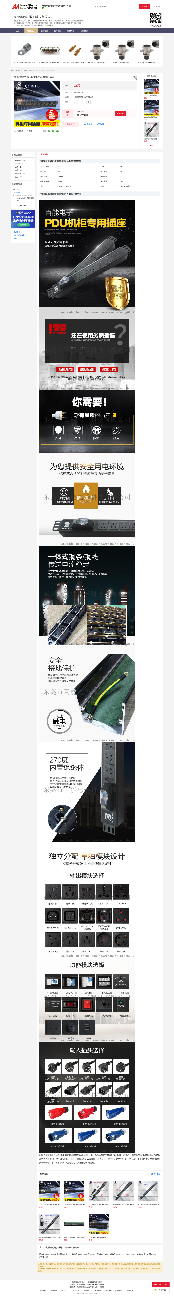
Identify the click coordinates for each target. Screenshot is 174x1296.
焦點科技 (90, 1293)
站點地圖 (76, 1291)
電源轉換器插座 (102, 1254)
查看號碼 (120, 113)
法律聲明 (109, 1291)
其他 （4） (19, 177)
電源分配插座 (44, 1254)
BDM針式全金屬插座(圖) (96, 62)
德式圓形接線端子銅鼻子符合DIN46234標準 (29, 62)
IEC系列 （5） (20, 164)
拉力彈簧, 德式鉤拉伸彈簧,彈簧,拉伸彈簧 (52, 62)
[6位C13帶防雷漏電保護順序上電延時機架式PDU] (151, 129)
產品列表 (19, 70)
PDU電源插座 (89, 1254)
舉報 (30, 131)
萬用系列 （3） (20, 160)
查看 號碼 (17, 193)
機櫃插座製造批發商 (95, 1282)
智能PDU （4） (20, 174)
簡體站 (119, 1291)
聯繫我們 (54, 1291)
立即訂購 (100, 124)
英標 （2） (19, 170)
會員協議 (98, 1291)
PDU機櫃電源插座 (76, 1254)
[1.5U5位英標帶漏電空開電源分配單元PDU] (151, 86)
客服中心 (65, 1291)
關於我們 (43, 1291)
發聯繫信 (70, 124)
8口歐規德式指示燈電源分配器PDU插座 (90, 1285)
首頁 (12, 70)
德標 (25, 70)
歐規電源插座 (115, 1254)
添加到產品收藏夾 (20, 235)
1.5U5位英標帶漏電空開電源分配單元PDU (158, 96)
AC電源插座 (151, 1254)
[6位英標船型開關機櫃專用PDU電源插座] (151, 108)
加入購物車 (87, 124)
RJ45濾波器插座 (128, 1254)
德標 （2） (19, 167)
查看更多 (23, 206)
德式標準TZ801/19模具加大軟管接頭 (76, 62)
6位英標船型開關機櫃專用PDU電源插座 (157, 117)
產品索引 (17, 232)
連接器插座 (43, 1257)
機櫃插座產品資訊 (78, 1282)
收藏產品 (19, 131)
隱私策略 (87, 1291)
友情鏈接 (130, 1291)
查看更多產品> (156, 1174)
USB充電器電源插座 (59, 1254)
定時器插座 (140, 1254)
